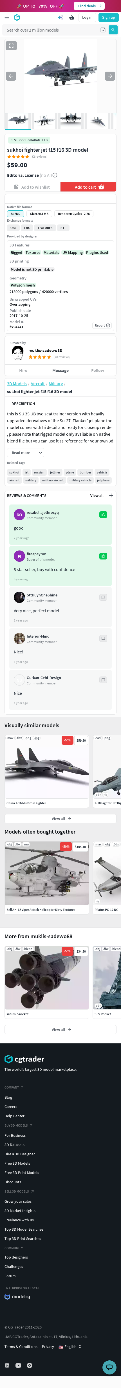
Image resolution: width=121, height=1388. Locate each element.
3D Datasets (14, 1144)
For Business (15, 1135)
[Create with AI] (60, 17)
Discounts (13, 1181)
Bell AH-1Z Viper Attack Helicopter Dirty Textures (40, 909)
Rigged (16, 252)
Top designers (16, 1257)
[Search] (113, 29)
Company (12, 1087)
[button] (102, 29)
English (68, 1347)
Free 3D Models (17, 1163)
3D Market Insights (20, 1210)
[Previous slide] (11, 76)
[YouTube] (19, 1365)
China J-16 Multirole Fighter (26, 803)
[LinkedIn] (7, 1365)
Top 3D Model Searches (24, 1229)
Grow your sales (18, 1201)
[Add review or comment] (111, 495)
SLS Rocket (103, 1014)
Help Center (14, 1115)
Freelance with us (19, 1219)
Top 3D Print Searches (23, 1238)
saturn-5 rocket (17, 1014)
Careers (11, 1106)
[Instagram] (30, 1365)
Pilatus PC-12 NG (106, 909)
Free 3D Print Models (22, 1172)
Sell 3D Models (17, 1191)
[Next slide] (110, 76)
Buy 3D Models (16, 1125)
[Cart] (71, 17)
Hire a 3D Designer (20, 1153)
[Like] (23, 198)
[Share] (97, 198)
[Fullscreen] (11, 45)
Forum (10, 1275)
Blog (8, 1097)
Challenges (14, 1266)
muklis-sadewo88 (45, 350)
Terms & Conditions (21, 1346)
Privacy (48, 1346)
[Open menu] (6, 17)
